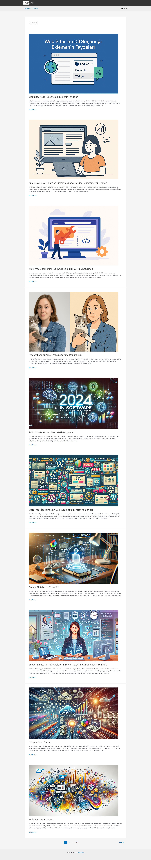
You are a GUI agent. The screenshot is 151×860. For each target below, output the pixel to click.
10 (76, 842)
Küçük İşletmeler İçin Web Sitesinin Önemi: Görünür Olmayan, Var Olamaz (68, 183)
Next (121, 842)
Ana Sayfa (27, 8)
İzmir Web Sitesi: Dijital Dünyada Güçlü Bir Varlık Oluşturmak (61, 269)
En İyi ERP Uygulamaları (41, 819)
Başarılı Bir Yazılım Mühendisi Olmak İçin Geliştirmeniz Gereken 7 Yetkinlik (68, 664)
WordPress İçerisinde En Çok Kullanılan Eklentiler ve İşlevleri (61, 509)
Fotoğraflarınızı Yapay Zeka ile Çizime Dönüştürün (55, 355)
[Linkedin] (124, 8)
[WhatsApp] (127, 8)
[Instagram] (122, 8)
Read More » (33, 110)
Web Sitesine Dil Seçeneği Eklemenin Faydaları (53, 97)
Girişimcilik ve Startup (40, 742)
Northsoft (81, 852)
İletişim (35, 8)
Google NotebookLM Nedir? (44, 587)
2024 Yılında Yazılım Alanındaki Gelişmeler (51, 432)
